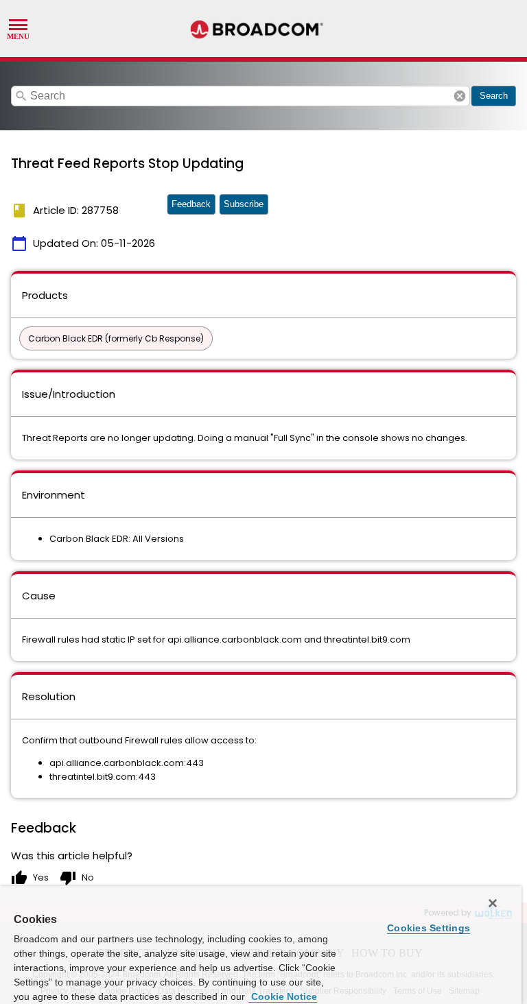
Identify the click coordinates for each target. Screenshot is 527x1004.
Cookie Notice (282, 996)
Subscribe (244, 204)
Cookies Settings (428, 927)
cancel (460, 96)
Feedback (191, 204)
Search (494, 96)
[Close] (493, 903)
